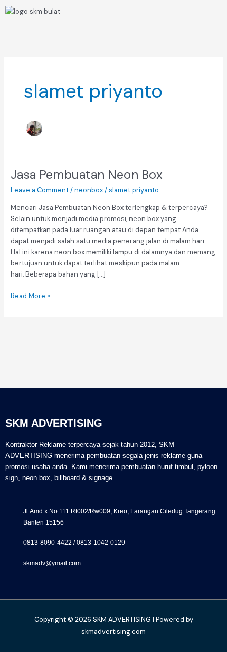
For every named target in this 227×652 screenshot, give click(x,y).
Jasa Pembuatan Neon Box (87, 174)
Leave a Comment (40, 190)
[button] (170, 15)
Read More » (30, 295)
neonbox (88, 190)
